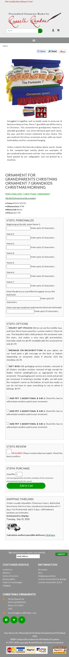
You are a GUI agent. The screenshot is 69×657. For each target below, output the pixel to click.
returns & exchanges (12, 582)
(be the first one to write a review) (20, 198)
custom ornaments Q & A (50, 582)
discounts (42, 569)
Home (5, 46)
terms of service (10, 576)
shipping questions (47, 576)
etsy (40, 572)
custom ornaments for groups (52, 579)
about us (7, 572)
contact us (7, 569)
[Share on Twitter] (51, 52)
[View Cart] (58, 30)
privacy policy (9, 579)
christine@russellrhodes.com (22, 613)
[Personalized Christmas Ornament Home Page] (34, 20)
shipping (6, 585)
